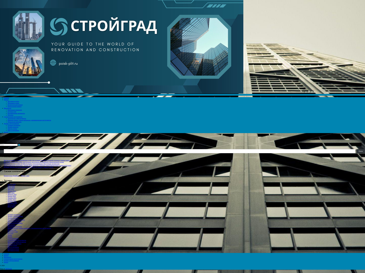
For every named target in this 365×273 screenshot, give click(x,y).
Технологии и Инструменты (17, 118)
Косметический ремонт (15, 105)
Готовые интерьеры (14, 125)
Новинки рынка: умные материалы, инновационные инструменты (29, 120)
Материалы (7, 108)
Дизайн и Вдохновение (11, 123)
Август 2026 (12, 184)
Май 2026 (11, 189)
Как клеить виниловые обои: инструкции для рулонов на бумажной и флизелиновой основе (34, 162)
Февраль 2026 (12, 194)
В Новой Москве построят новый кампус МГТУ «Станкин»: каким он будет (28, 167)
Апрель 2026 (12, 191)
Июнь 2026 (11, 188)
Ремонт (6, 99)
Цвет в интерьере (13, 130)
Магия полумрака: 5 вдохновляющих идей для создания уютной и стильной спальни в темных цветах (37, 160)
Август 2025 (12, 205)
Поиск (6, 148)
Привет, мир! (25, 176)
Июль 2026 (11, 186)
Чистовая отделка (13, 101)
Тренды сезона (12, 129)
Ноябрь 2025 (12, 200)
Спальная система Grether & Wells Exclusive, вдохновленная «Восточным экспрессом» (32, 164)
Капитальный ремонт (15, 106)
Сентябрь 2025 (12, 203)
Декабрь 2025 (12, 198)
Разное (6, 132)
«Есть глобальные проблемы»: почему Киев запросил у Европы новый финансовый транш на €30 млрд (37, 165)
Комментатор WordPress (11, 176)
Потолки (10, 115)
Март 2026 (11, 193)
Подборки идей (13, 232)
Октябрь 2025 (12, 201)
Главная (6, 98)
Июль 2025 (11, 206)
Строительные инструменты (13, 117)
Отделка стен (12, 111)
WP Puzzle (8, 269)
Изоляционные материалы (16, 113)
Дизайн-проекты (13, 127)
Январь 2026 (12, 196)
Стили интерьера (13, 238)
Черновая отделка (13, 103)
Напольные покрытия (15, 110)
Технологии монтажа (14, 122)
